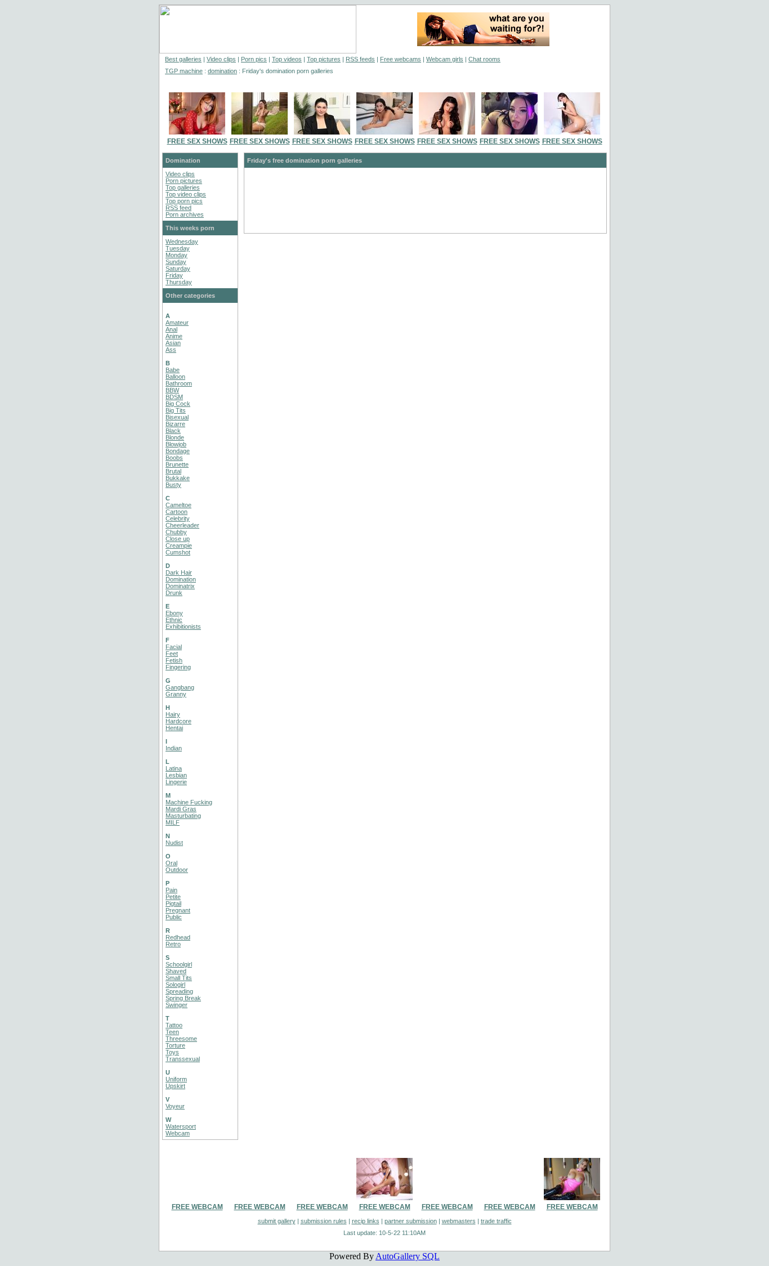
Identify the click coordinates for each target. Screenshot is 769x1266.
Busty (173, 484)
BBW (172, 390)
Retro (173, 944)
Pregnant (178, 910)
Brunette (177, 464)
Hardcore (178, 721)
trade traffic (496, 1221)
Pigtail (173, 903)
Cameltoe (178, 505)
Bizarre (175, 423)
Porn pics (254, 59)
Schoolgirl (179, 964)
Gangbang (180, 687)
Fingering (178, 667)
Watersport (181, 1126)
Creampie (179, 545)
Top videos (287, 59)
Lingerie (176, 782)
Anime (174, 336)
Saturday (178, 268)
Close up (178, 538)
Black (173, 430)
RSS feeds (360, 59)
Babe (173, 369)
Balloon (175, 376)
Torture (175, 1045)
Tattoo (174, 1025)
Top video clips (186, 194)
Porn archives (185, 214)
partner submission (410, 1221)
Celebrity (178, 518)
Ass (171, 349)
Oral (171, 863)
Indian (174, 748)
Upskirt (175, 1085)
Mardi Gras (181, 809)
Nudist (174, 842)
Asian (173, 342)
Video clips (221, 59)
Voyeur (175, 1106)
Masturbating (183, 815)
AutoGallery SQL (407, 1256)
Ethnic (174, 619)
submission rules (324, 1221)
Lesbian (176, 775)
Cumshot (178, 552)
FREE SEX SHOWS (197, 141)
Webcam (178, 1133)
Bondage (178, 451)
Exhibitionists (183, 626)
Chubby (176, 532)
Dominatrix (180, 586)
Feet (172, 653)
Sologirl (175, 984)
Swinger (176, 1004)
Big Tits (176, 410)
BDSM (174, 396)
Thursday (179, 282)
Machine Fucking (189, 802)
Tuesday (178, 248)
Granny (176, 694)
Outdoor (177, 869)
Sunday (176, 261)
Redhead (178, 937)
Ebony (174, 613)
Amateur (177, 322)
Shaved (176, 971)
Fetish (174, 660)
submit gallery (277, 1221)
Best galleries (183, 59)
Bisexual (177, 417)
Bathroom (179, 383)
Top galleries (183, 187)
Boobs (174, 457)
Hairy (173, 714)
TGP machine (184, 71)
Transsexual (183, 1058)
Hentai (174, 727)
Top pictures (324, 59)
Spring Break (183, 998)
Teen (172, 1031)
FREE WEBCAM (197, 1207)
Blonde (175, 437)
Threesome (181, 1038)
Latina (174, 768)
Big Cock (178, 403)
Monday (176, 255)
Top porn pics (184, 201)
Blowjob (176, 444)
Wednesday (182, 241)
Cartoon (176, 511)
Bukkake (178, 478)
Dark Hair (179, 572)
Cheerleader (182, 525)
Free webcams (400, 59)
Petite (173, 896)
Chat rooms (484, 59)
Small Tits (179, 977)
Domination (181, 579)
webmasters (459, 1221)
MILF (173, 822)
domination (222, 71)
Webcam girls (444, 59)
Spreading (179, 991)
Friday (174, 275)
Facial (174, 646)
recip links (365, 1221)
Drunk (174, 592)
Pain (171, 890)
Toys (172, 1052)
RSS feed (178, 207)
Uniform (176, 1079)
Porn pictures (184, 180)
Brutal (173, 471)
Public (174, 917)
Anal (171, 329)
